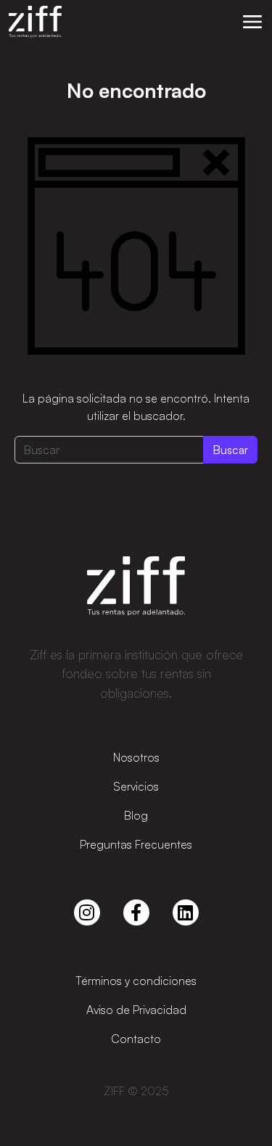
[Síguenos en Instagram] (87, 912)
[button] (252, 22)
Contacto (136, 1038)
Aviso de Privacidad (136, 1009)
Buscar (230, 449)
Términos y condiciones (136, 980)
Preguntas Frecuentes (136, 844)
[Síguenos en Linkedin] (186, 912)
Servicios (136, 786)
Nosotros (136, 757)
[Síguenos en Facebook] (136, 912)
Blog (136, 815)
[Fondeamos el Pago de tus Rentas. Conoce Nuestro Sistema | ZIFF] (35, 22)
